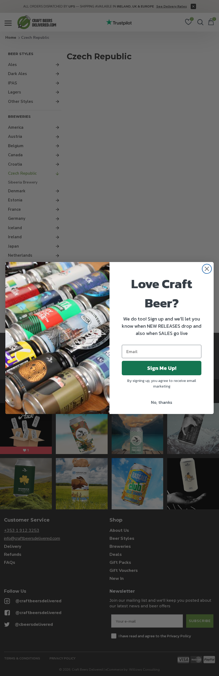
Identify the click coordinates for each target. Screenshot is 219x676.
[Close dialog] (207, 268)
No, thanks (161, 402)
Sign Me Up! (161, 368)
